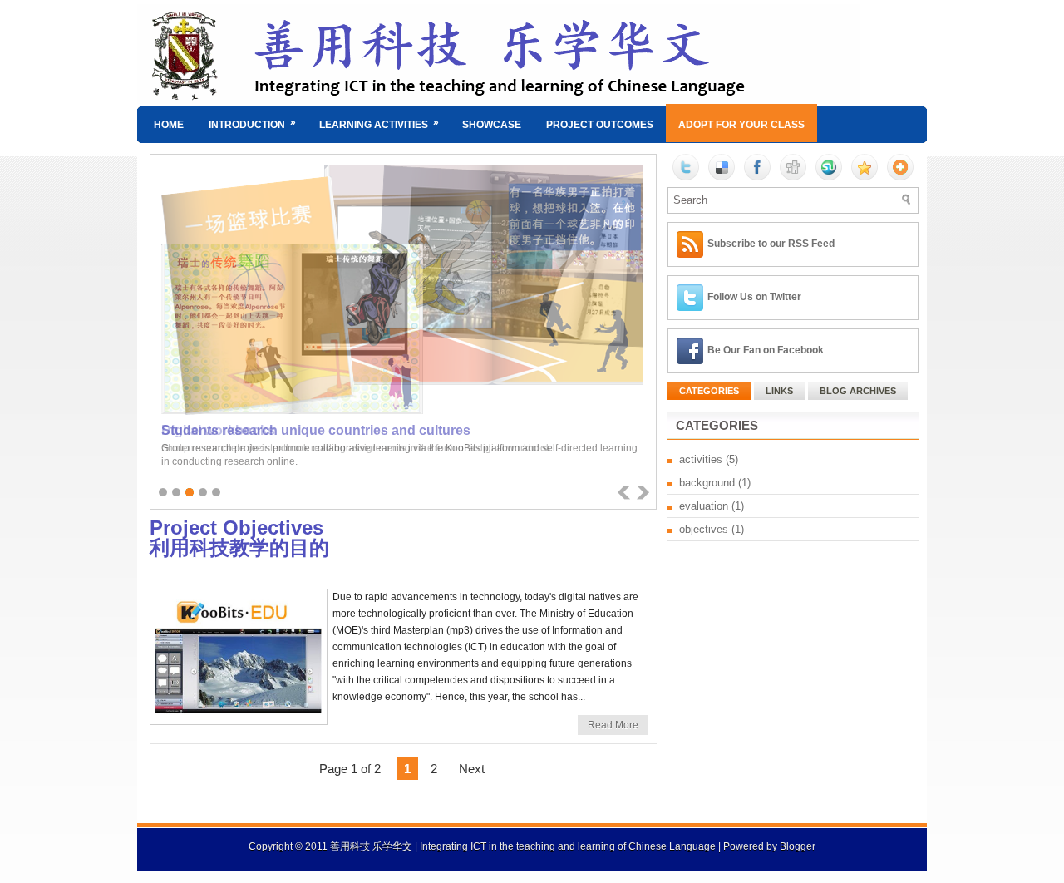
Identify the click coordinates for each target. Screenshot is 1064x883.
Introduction (252, 123)
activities (700, 459)
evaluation (703, 506)
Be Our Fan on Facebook (765, 350)
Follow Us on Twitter (754, 297)
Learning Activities (379, 123)
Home (169, 125)
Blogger (797, 846)
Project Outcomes (599, 125)
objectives (703, 529)
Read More (613, 725)
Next (472, 769)
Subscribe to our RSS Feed (771, 243)
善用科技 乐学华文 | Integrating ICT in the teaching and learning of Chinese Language (523, 846)
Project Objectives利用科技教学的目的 (239, 538)
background (707, 482)
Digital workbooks (218, 430)
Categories (709, 391)
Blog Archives (858, 391)
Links (779, 391)
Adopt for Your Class (741, 125)
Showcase (491, 125)
